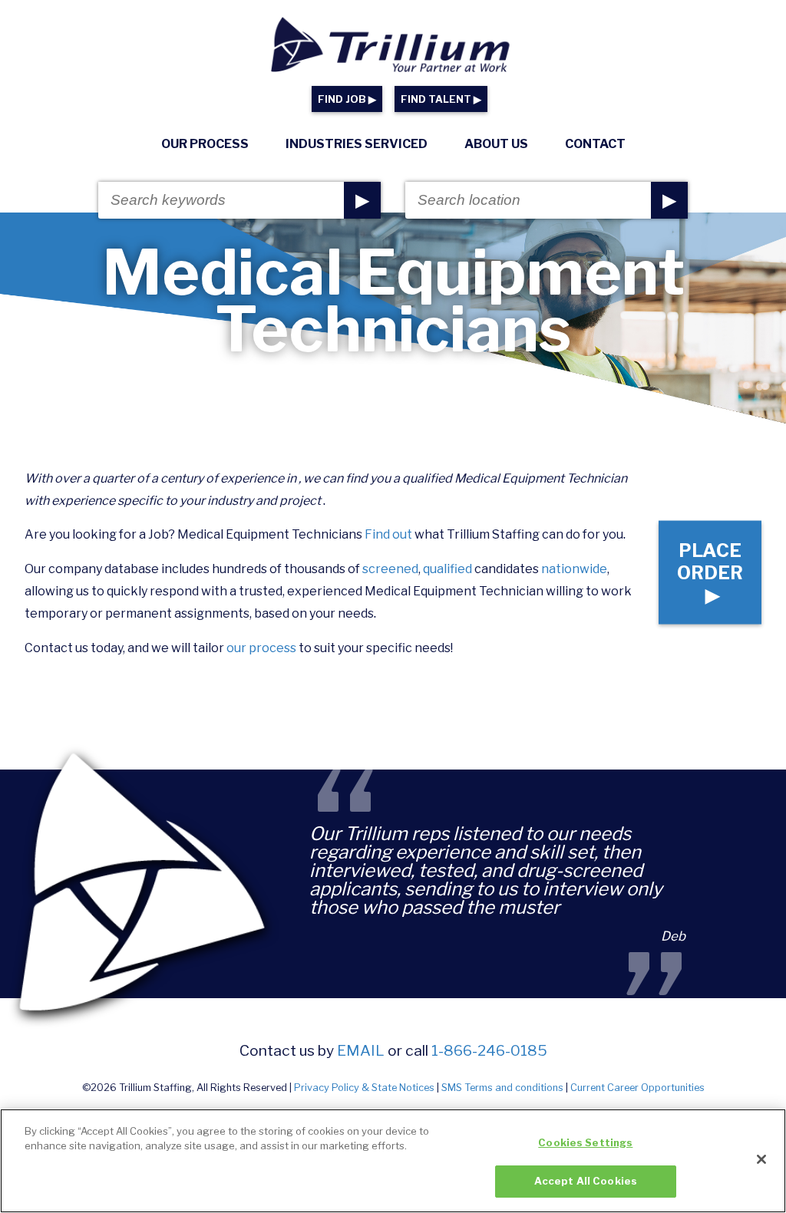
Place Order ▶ (710, 572)
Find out (388, 534)
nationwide (574, 569)
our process (261, 648)
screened (390, 569)
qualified (447, 569)
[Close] (761, 1159)
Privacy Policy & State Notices (364, 1087)
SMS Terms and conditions (502, 1087)
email (361, 1050)
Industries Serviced (357, 144)
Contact (595, 144)
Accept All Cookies (585, 1181)
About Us (496, 144)
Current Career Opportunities (637, 1087)
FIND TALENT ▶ (441, 99)
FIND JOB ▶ (347, 99)
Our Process (205, 144)
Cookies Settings (585, 1142)
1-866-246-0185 (489, 1050)
